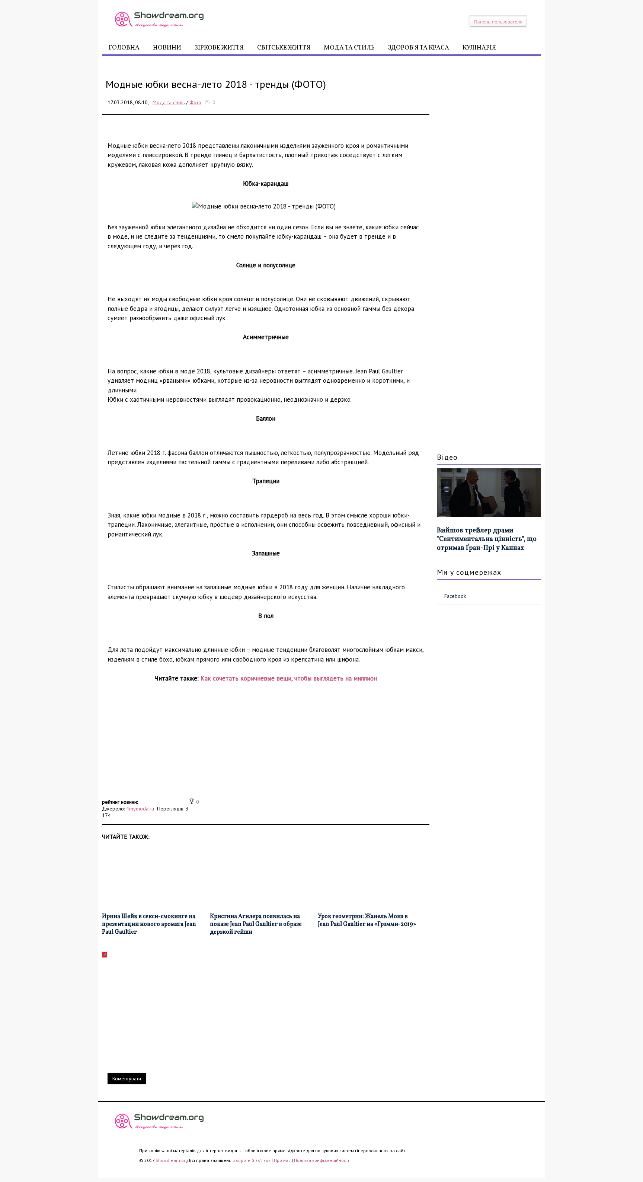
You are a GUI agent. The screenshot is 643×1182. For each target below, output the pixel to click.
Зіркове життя (219, 48)
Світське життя (283, 48)
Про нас (282, 1160)
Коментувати (126, 1078)
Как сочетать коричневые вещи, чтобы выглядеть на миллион (289, 678)
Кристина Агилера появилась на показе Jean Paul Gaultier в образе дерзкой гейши (256, 924)
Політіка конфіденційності (321, 1160)
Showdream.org (172, 1160)
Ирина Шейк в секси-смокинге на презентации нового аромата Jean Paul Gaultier (149, 924)
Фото (195, 102)
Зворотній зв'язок (252, 1160)
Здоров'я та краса (418, 48)
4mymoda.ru (140, 808)
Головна (124, 48)
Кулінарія (479, 48)
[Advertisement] (265, 744)
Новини (167, 48)
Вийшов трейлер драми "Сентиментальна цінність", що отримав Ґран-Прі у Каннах (487, 539)
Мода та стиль (349, 48)
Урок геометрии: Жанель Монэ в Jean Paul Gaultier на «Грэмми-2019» (367, 920)
